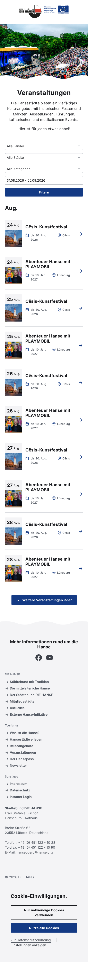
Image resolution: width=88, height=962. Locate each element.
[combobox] (44, 146)
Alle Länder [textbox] (15, 146)
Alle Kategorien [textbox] (18, 169)
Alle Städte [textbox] (15, 157)
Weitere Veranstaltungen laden (47, 600)
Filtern (44, 192)
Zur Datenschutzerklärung (31, 940)
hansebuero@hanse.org (35, 852)
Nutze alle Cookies (44, 928)
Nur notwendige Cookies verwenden (44, 912)
